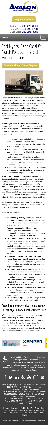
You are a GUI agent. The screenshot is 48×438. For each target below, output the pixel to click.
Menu (5, 37)
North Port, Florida (33, 408)
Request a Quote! (24, 19)
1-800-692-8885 (15, 389)
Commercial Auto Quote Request (20, 65)
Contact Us (26, 389)
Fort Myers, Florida (18, 408)
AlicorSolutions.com (14, 420)
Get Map (35, 389)
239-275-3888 (30, 25)
